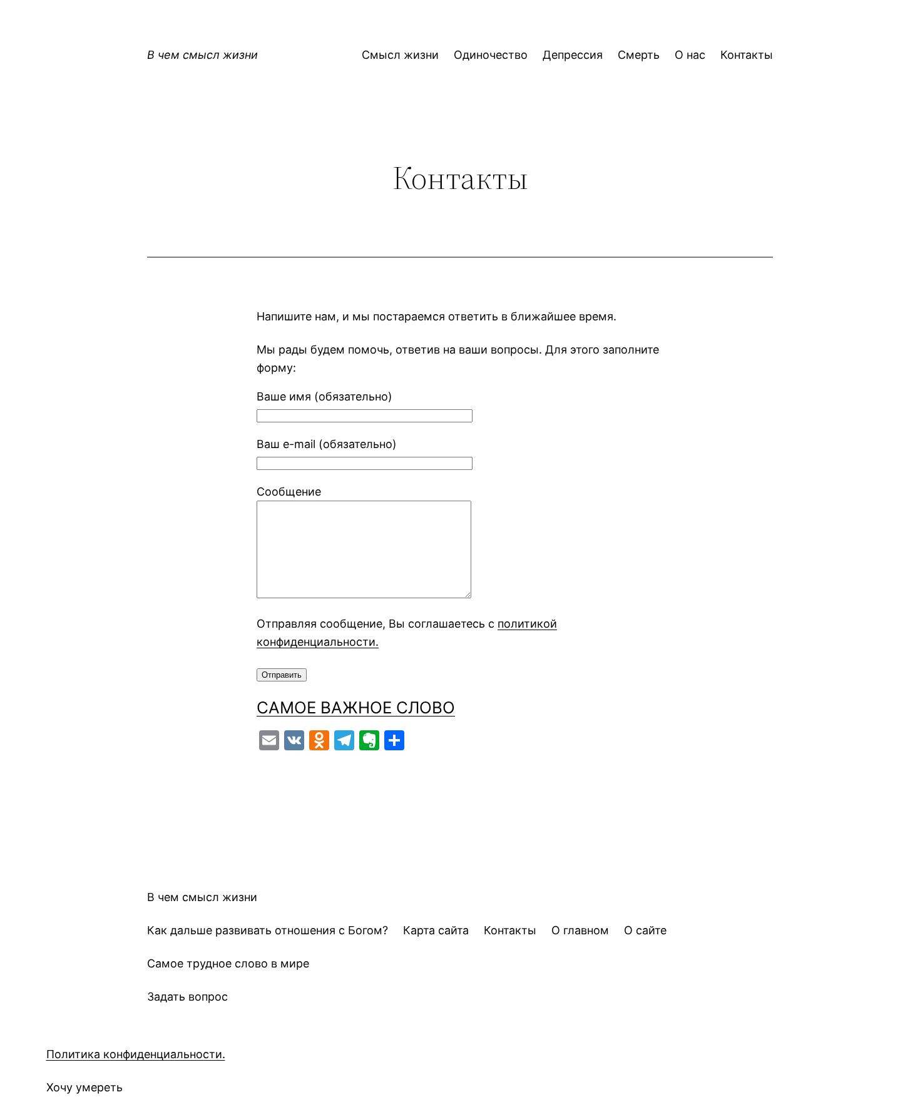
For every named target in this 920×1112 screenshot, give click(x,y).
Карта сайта (436, 930)
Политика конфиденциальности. (135, 1054)
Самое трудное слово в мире (228, 963)
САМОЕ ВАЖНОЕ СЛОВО (356, 707)
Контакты (510, 930)
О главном (580, 930)
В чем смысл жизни (202, 54)
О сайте (645, 930)
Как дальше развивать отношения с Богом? (267, 930)
